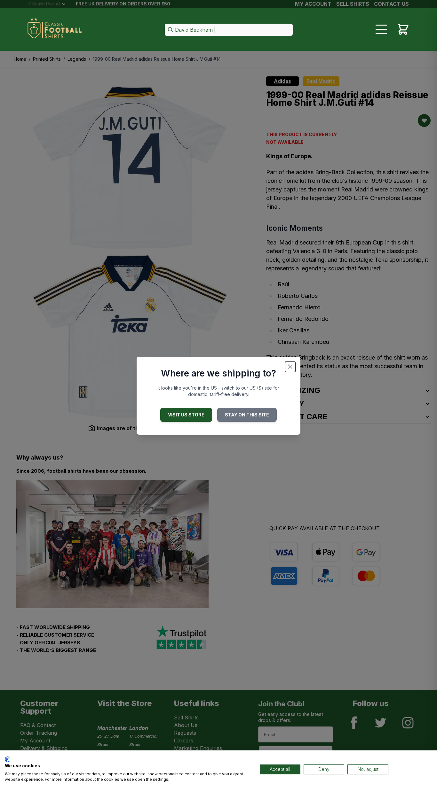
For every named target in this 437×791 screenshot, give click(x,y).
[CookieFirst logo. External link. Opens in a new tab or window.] (7, 759)
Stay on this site (247, 414)
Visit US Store (186, 414)
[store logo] (55, 30)
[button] (229, 30)
